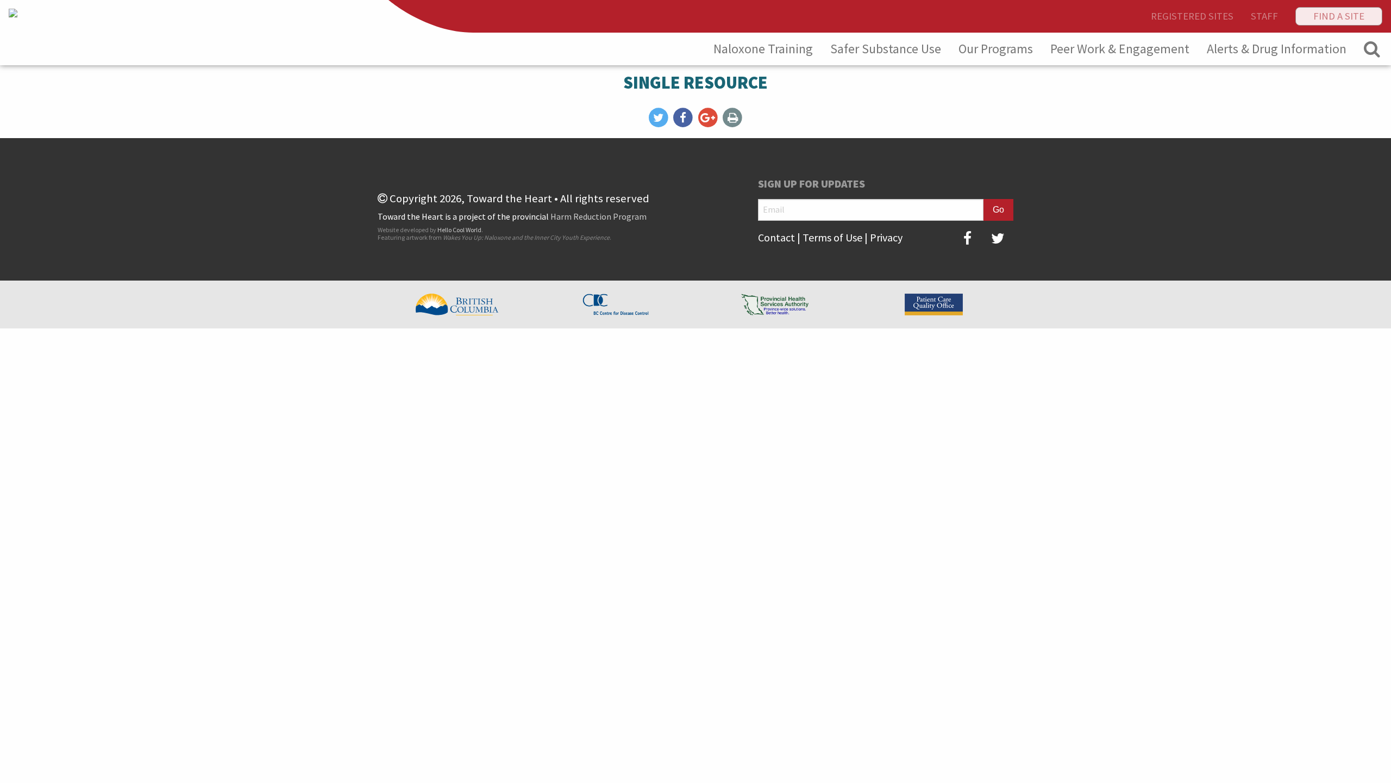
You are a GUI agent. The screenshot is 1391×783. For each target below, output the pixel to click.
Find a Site (1338, 16)
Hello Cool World (459, 230)
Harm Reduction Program (598, 216)
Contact (776, 237)
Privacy (886, 237)
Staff (1264, 16)
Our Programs (995, 48)
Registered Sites (1192, 16)
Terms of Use (832, 237)
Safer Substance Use (885, 48)
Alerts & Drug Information (1276, 48)
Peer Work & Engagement (1119, 48)
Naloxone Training (763, 48)
